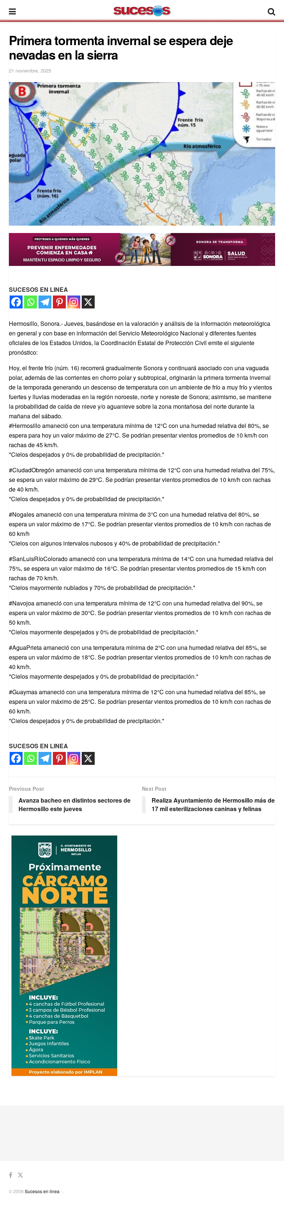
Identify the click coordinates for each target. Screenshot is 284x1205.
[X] (88, 302)
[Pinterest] (59, 302)
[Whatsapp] (30, 302)
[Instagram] (73, 302)
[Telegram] (44, 302)
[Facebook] (16, 302)
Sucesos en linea (42, 1191)
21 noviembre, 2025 (30, 70)
